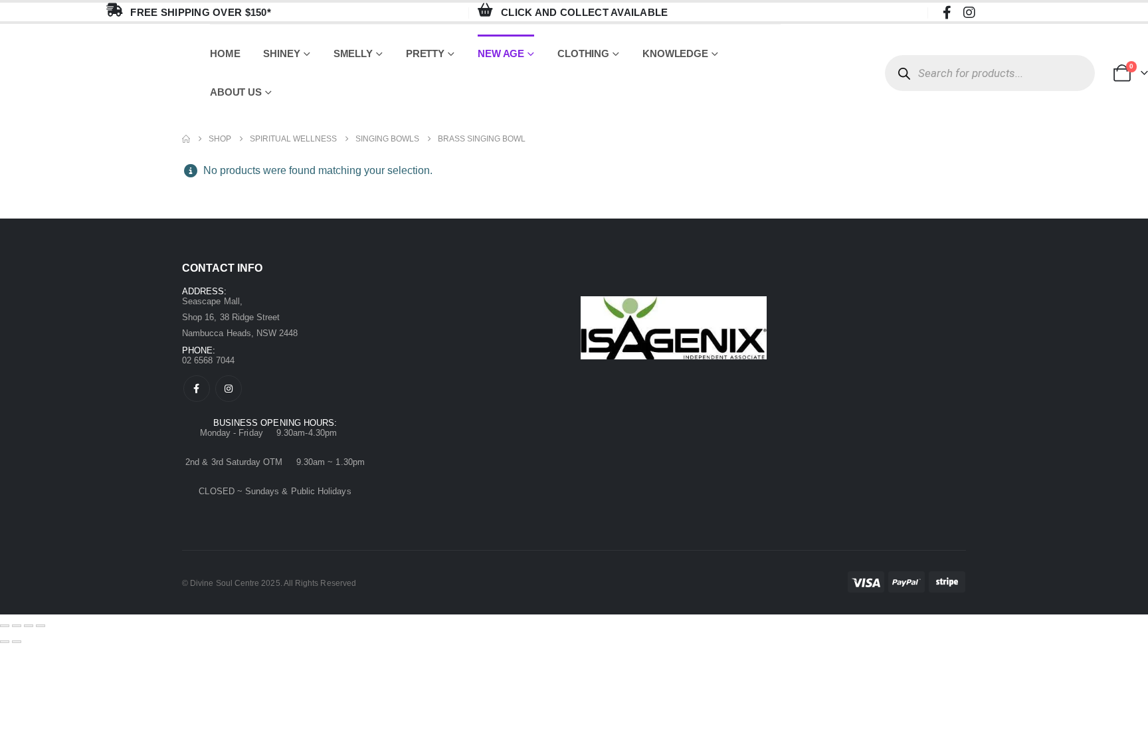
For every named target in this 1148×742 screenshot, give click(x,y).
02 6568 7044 (208, 360)
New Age (501, 53)
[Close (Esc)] (40, 625)
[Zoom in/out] (4, 625)
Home (225, 53)
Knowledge (675, 53)
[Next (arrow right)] (16, 641)
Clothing (583, 53)
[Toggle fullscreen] (16, 625)
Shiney (281, 53)
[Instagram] (969, 12)
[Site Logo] (105, 73)
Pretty (425, 53)
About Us (236, 92)
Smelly (353, 53)
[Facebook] (946, 12)
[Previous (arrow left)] (4, 641)
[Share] (28, 625)
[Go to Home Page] (186, 139)
